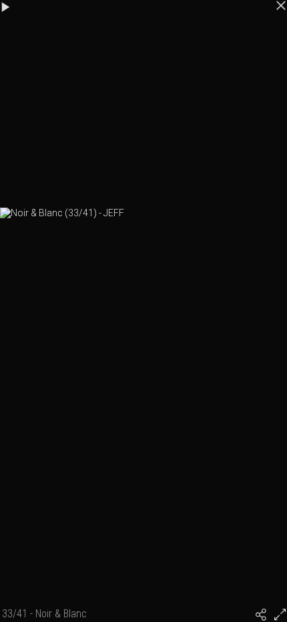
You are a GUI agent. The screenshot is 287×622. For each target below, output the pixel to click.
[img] (261, 615)
